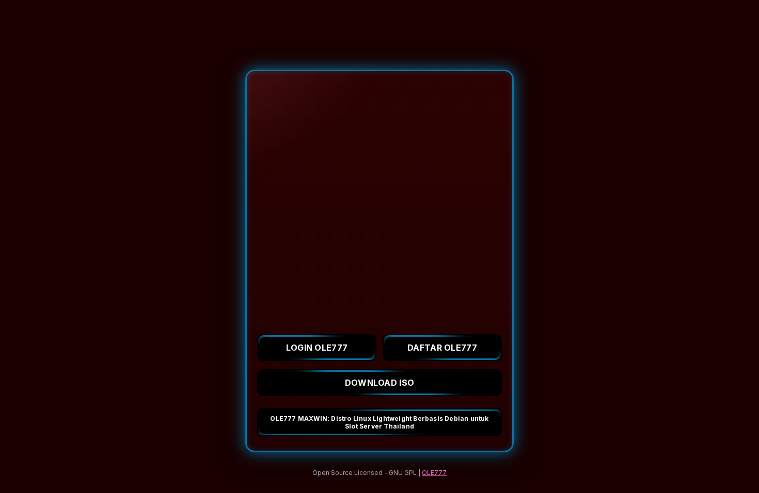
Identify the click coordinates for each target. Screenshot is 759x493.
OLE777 (434, 472)
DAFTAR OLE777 (442, 347)
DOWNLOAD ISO (380, 382)
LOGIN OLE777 (317, 347)
